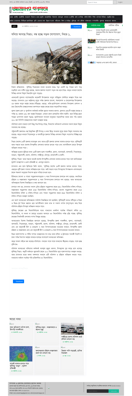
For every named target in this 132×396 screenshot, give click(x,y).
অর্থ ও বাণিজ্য (79, 17)
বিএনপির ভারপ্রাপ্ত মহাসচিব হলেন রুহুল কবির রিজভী (108, 48)
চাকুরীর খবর (110, 17)
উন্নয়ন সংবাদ (50, 21)
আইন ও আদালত (15, 21)
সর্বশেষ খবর (95, 25)
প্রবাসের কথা (41, 21)
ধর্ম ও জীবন (80, 21)
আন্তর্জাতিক (48, 17)
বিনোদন (54, 17)
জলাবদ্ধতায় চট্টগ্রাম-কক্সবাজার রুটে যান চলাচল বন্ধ (46, 352)
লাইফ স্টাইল (88, 17)
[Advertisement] (90, 10)
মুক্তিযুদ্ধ (74, 21)
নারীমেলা (57, 21)
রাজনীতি (21, 17)
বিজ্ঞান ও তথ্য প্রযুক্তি (37, 17)
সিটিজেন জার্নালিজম (27, 21)
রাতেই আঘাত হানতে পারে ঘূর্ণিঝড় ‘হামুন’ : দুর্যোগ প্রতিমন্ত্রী (19, 365)
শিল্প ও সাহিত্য (66, 21)
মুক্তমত (102, 21)
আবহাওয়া (108, 21)
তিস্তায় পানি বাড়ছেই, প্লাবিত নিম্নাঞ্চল (71, 352)
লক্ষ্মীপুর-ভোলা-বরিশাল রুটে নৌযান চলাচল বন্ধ (71, 338)
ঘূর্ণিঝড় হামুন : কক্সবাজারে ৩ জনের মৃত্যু (46, 328)
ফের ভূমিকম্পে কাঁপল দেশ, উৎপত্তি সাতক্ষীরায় (19, 328)
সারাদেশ (27, 17)
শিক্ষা (94, 17)
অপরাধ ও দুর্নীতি (69, 17)
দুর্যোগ (14, 26)
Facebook (77, 27)
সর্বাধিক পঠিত (114, 25)
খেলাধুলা (60, 17)
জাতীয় (16, 17)
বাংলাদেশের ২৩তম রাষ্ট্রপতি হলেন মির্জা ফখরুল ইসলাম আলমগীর (108, 56)
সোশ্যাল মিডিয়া (101, 17)
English (120, 2)
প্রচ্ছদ (11, 17)
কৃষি (35, 21)
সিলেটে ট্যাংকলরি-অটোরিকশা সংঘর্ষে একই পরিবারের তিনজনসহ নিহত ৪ (107, 41)
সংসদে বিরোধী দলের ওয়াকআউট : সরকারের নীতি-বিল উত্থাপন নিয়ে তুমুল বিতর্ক (108, 32)
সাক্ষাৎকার (88, 21)
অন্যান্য (114, 21)
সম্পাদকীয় (95, 21)
